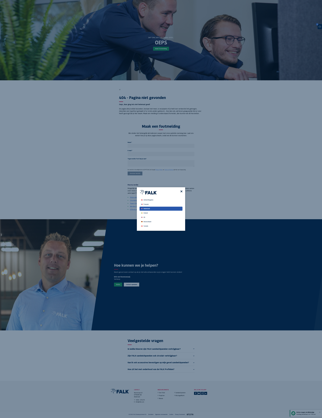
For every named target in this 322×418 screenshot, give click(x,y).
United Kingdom (148, 200)
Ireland (146, 213)
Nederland (147, 208)
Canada (146, 226)
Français (146, 204)
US (144, 217)
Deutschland (147, 221)
